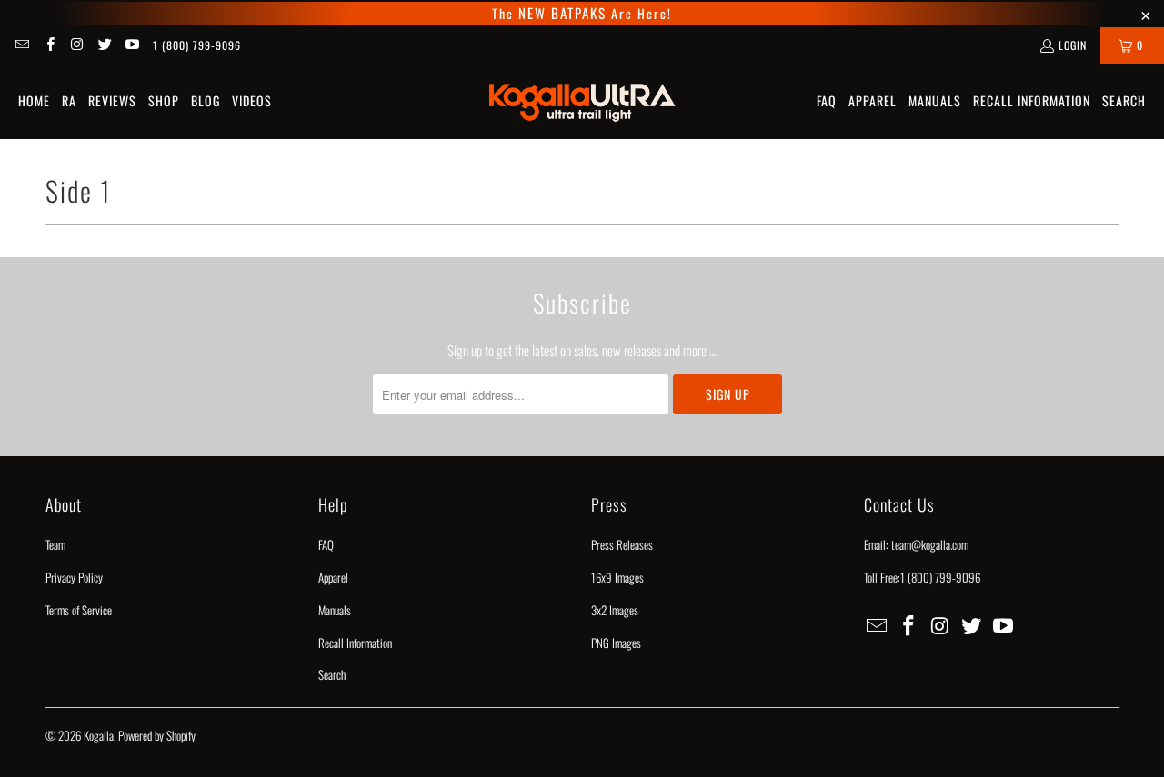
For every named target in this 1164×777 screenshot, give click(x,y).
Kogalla (99, 735)
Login (1073, 45)
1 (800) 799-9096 (197, 45)
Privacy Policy (74, 577)
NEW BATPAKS (560, 13)
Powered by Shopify (157, 735)
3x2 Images (614, 610)
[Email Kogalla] (21, 45)
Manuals (334, 610)
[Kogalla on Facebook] (48, 45)
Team (55, 544)
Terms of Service (78, 610)
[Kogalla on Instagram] (77, 45)
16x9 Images (617, 577)
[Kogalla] (582, 101)
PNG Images (616, 642)
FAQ (326, 544)
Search (332, 674)
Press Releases (622, 544)
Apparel (333, 577)
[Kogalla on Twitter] (104, 45)
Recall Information (355, 642)
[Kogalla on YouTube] (131, 45)
